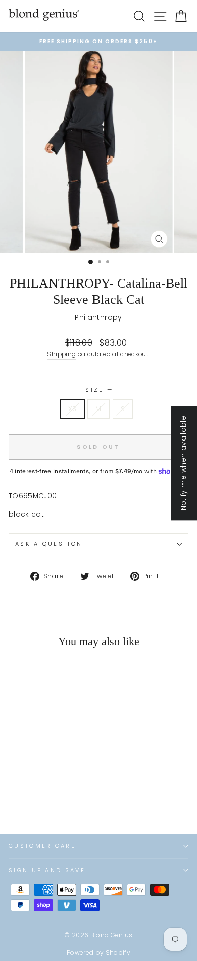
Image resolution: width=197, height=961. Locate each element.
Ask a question (48, 544)
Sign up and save (47, 870)
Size (98, 390)
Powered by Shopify (98, 952)
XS (72, 409)
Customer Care (42, 846)
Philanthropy (98, 318)
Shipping (61, 354)
